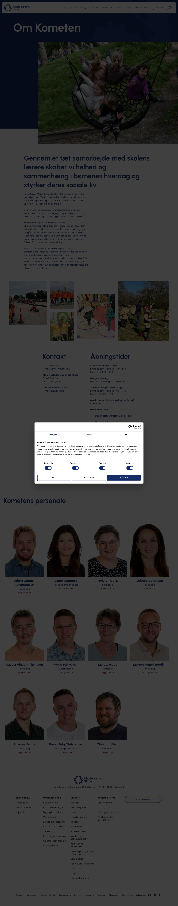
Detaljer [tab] (89, 435)
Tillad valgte (89, 478)
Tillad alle (124, 478)
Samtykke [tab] (53, 435)
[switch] (75, 468)
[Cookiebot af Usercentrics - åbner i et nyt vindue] (130, 427)
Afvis (54, 478)
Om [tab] (125, 435)
